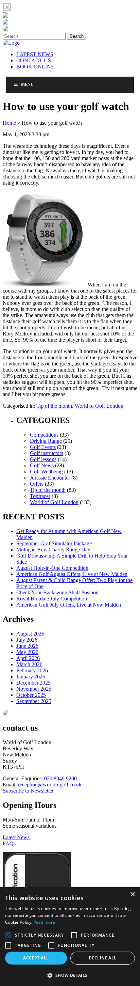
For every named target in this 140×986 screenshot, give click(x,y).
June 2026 (27, 646)
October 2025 (31, 695)
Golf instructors (46, 453)
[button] (70, 975)
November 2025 (33, 689)
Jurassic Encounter (50, 478)
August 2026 (30, 634)
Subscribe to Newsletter (28, 791)
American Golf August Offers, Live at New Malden (71, 574)
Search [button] (77, 36)
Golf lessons (43, 459)
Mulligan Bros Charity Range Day (53, 549)
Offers (36, 484)
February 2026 (32, 670)
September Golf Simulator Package (54, 543)
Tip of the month (54, 406)
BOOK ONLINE (35, 66)
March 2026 (29, 664)
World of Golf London (99, 406)
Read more (44, 922)
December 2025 (33, 683)
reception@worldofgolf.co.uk (50, 784)
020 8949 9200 (60, 778)
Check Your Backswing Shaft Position (57, 592)
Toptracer (40, 496)
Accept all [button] (36, 958)
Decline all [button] (102, 958)
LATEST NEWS (34, 54)
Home (9, 123)
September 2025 (33, 701)
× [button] (132, 894)
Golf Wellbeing (46, 471)
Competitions (44, 435)
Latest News (16, 837)
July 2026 (26, 640)
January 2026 (30, 676)
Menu (27, 84)
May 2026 (27, 652)
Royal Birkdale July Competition (51, 598)
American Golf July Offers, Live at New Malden (68, 605)
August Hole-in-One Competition (52, 568)
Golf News (42, 465)
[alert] (70, 936)
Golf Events (43, 447)
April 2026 (28, 658)
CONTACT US (33, 60)
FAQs (9, 843)
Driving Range (46, 441)
